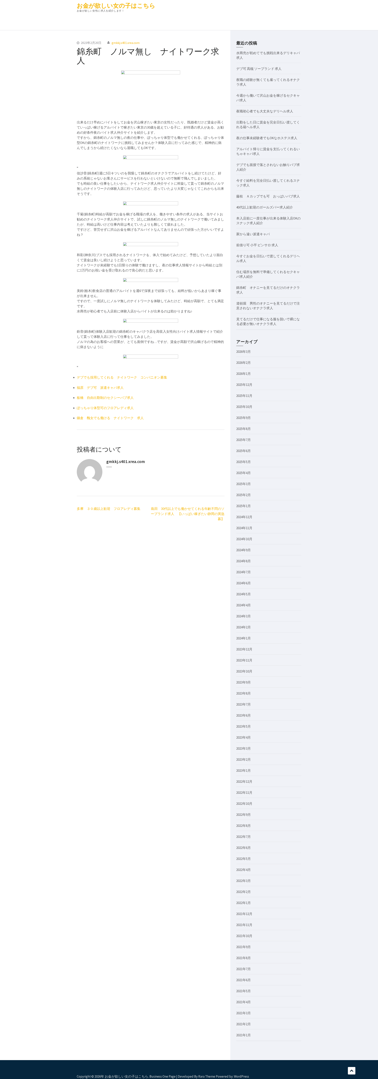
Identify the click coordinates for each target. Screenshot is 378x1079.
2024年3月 (243, 616)
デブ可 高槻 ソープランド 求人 (259, 69)
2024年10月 (244, 539)
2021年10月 (244, 936)
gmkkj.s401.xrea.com (126, 43)
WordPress (241, 1076)
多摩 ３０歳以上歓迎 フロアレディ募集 (108, 509)
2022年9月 (243, 814)
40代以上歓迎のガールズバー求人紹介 (264, 207)
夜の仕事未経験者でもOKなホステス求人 (266, 138)
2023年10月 (244, 671)
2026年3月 (243, 351)
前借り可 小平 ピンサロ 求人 (257, 245)
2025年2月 (243, 495)
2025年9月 (243, 418)
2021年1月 (243, 1035)
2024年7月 (243, 572)
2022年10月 (244, 803)
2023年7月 (243, 704)
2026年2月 (243, 362)
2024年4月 (243, 605)
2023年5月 (243, 726)
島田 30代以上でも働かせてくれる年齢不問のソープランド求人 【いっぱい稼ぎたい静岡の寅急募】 (187, 514)
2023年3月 (243, 748)
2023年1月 (243, 770)
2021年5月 (243, 991)
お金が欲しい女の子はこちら (116, 5)
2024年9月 (243, 550)
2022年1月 (243, 903)
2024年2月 (243, 627)
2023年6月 (243, 715)
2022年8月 (243, 825)
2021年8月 (243, 958)
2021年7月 (243, 969)
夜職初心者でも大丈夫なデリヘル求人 (264, 111)
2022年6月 (243, 848)
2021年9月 (243, 947)
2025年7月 (243, 440)
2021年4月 (243, 1002)
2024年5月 (243, 594)
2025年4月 (243, 473)
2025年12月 (244, 385)
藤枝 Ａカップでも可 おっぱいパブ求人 (268, 196)
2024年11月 (244, 528)
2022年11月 (244, 792)
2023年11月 (244, 660)
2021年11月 (244, 925)
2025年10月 (244, 407)
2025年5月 (243, 462)
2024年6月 (243, 583)
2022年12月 (244, 781)
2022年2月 (243, 892)
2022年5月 (243, 859)
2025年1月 (243, 506)
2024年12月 (244, 517)
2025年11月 (244, 396)
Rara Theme (206, 1076)
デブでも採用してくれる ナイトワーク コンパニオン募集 (122, 377)
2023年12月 (244, 649)
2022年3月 (243, 881)
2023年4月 (243, 737)
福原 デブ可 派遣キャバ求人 (100, 387)
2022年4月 (243, 870)
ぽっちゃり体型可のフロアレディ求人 (105, 408)
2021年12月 (244, 914)
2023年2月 (243, 759)
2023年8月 (243, 693)
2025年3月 (243, 484)
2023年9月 (243, 682)
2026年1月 (243, 373)
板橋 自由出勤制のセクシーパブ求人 (105, 397)
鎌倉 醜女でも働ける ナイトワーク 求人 (110, 418)
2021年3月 (243, 1013)
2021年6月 (243, 980)
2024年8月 (243, 561)
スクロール (351, 1070)
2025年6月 (243, 451)
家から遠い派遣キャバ (253, 234)
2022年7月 (243, 836)
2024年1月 (243, 638)
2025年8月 (243, 429)
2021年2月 (243, 1024)
